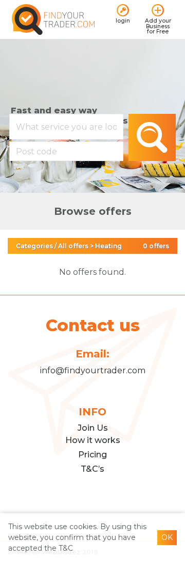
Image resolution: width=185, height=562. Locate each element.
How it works (92, 440)
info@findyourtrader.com (92, 370)
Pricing (92, 454)
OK (167, 537)
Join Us (93, 428)
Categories (34, 246)
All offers (73, 246)
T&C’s (92, 469)
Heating (108, 246)
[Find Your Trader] (53, 19)
